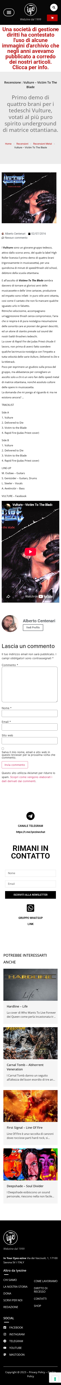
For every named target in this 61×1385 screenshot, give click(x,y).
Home (8, 143)
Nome (7, 708)
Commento (10, 665)
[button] (8, 12)
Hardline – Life (17, 1006)
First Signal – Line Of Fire (25, 1127)
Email (6, 721)
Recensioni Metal (42, 143)
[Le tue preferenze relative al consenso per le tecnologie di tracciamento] (55, 1379)
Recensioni (22, 143)
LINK (31, 924)
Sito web (7, 735)
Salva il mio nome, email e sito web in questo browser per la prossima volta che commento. (28, 755)
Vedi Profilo (33, 627)
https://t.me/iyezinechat (30, 832)
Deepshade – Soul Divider (25, 1186)
